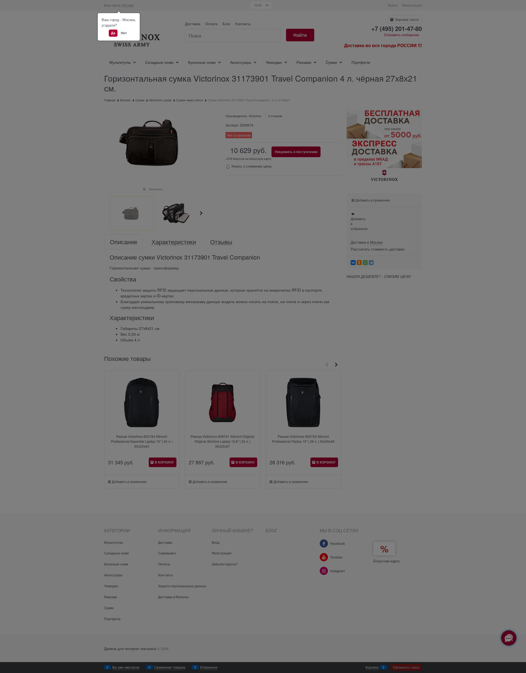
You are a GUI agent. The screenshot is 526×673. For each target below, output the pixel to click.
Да (113, 32)
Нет (124, 32)
